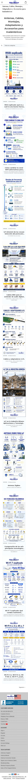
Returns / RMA (4, 719)
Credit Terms (4, 721)
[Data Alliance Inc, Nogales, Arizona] (14, 702)
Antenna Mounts (5, 755)
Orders (2, 738)
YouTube (3, 724)
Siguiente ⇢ (22, 687)
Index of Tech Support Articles (8, 768)
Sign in (2, 730)
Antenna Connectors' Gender (8, 758)
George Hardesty (20, 778)
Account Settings (5, 743)
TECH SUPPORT (5, 749)
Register (3, 733)
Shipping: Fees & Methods (7, 716)
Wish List (3, 745)
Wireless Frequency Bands (8, 765)
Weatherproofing (5, 763)
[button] (1, 45)
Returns (3, 740)
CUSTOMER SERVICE (7, 708)
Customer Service (5, 714)
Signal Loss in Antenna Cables (9, 760)
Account (3, 735)
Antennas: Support (5, 753)
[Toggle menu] (2, 2)
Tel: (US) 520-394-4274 (7, 711)
